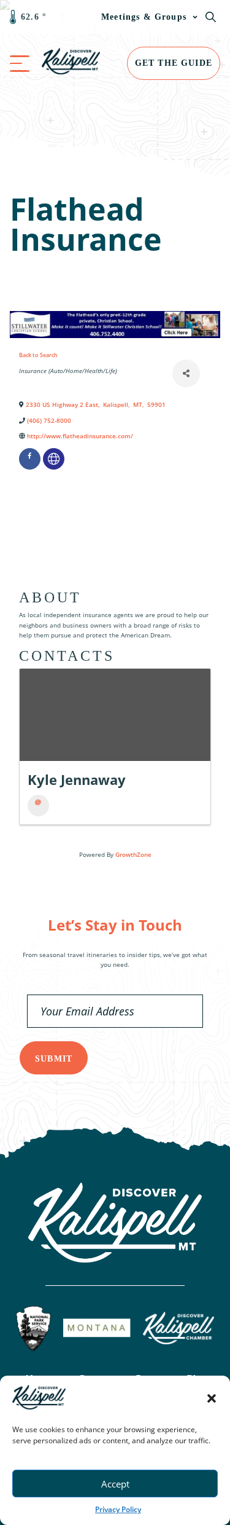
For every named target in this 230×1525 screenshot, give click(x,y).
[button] (211, 1398)
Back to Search (38, 355)
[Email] (38, 805)
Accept (115, 1484)
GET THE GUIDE (173, 63)
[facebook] (29, 459)
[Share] (186, 373)
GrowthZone (133, 854)
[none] (53, 459)
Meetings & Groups (143, 17)
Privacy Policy (118, 1509)
